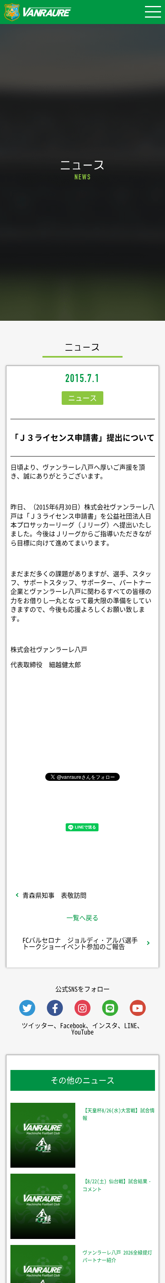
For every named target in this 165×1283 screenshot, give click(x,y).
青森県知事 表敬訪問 (54, 895)
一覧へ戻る (82, 917)
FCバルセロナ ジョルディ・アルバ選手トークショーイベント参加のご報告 (80, 943)
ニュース (82, 397)
